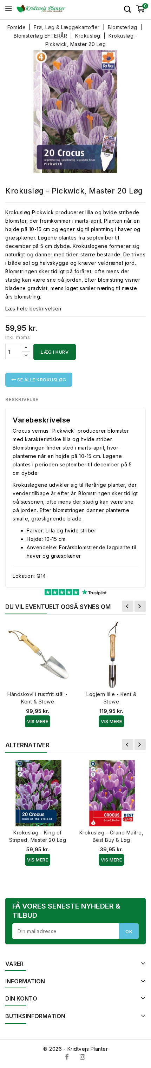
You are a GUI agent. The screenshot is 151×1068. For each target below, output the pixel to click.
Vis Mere (37, 721)
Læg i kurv (54, 352)
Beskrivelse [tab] (22, 399)
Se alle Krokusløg (41, 379)
